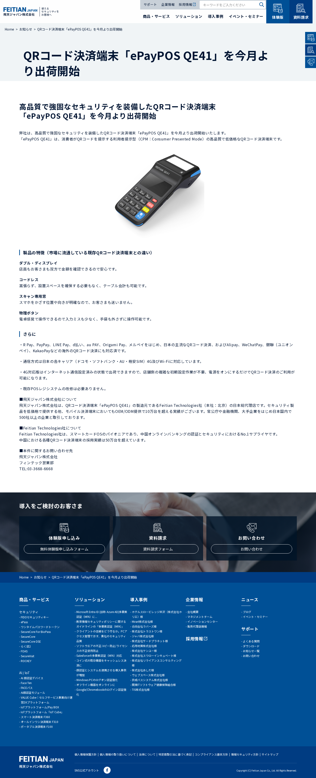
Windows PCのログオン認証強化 (97, 680)
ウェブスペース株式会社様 (148, 675)
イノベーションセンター (202, 621)
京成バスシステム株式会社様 (150, 680)
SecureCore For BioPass (36, 632)
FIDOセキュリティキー (35, 617)
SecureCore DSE (31, 641)
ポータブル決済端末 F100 (37, 726)
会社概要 (192, 612)
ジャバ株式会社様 (143, 636)
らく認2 (26, 646)
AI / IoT (24, 672)
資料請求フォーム (158, 549)
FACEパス (27, 688)
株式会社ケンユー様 (144, 651)
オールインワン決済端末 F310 (39, 722)
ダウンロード (251, 646)
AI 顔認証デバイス (32, 678)
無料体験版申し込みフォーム (64, 549)
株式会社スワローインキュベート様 (154, 655)
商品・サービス (156, 16)
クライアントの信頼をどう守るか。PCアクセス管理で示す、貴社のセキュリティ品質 (101, 636)
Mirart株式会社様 (142, 621)
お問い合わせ (252, 549)
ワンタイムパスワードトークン (40, 627)
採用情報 (185, 5)
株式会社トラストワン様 (147, 631)
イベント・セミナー (246, 16)
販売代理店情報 (197, 626)
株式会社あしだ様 (143, 670)
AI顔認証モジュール (33, 692)
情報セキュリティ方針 (245, 754)
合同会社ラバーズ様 (144, 626)
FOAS (24, 651)
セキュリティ (28, 612)
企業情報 (168, 5)
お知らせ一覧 (251, 651)
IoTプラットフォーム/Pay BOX (40, 707)
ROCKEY (26, 661)
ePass (24, 622)
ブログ (247, 612)
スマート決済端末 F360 (35, 717)
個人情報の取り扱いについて (118, 754)
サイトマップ (270, 754)
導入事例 (215, 16)
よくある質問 (251, 641)
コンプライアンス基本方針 (211, 754)
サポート (150, 5)
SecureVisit (27, 656)
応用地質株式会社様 (144, 646)
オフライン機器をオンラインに (95, 685)
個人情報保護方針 (85, 754)
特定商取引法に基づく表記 (175, 754)
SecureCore (28, 636)
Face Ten (26, 683)
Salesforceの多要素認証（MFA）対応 (99, 655)
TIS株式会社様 (141, 689)
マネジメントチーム (199, 617)
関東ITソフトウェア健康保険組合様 (154, 685)
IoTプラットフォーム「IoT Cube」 (42, 712)
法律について (147, 754)
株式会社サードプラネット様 (150, 641)
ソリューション (188, 16)
